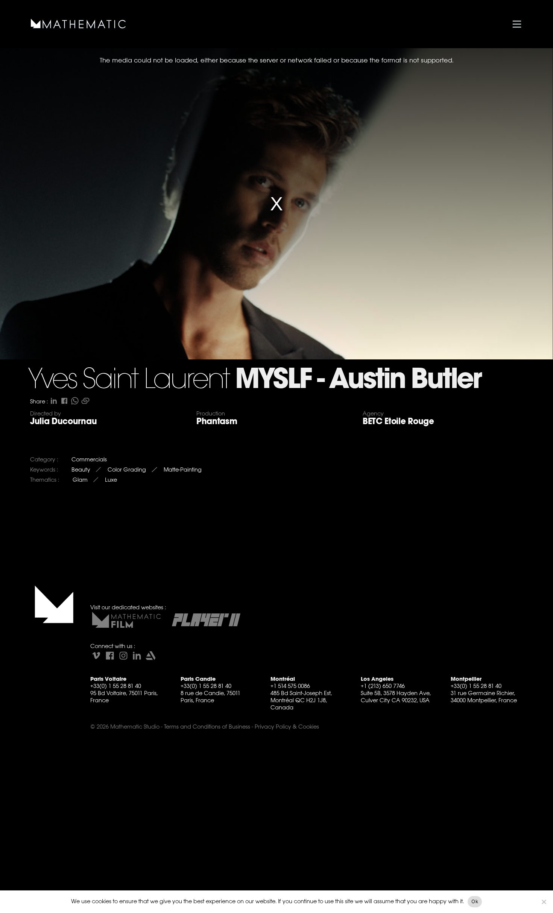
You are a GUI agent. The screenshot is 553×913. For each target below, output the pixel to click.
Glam (80, 479)
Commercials (89, 459)
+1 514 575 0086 (290, 685)
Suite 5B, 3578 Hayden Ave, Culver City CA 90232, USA (396, 696)
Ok (474, 901)
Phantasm (216, 421)
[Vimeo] (96, 656)
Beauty (80, 469)
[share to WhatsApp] (74, 400)
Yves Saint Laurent (128, 380)
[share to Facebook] (64, 400)
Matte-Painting (183, 469)
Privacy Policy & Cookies (287, 726)
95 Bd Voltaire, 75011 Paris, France (124, 696)
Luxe (111, 479)
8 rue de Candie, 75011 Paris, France (210, 696)
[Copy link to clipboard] (85, 400)
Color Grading (127, 469)
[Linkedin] (137, 656)
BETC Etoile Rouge (398, 421)
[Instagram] (123, 656)
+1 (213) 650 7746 (383, 685)
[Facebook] (110, 656)
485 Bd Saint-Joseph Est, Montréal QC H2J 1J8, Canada (301, 700)
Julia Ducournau (63, 421)
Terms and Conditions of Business (207, 726)
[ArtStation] (150, 656)
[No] (543, 901)
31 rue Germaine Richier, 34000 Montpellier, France (484, 696)
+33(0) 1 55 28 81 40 (115, 685)
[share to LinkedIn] (53, 400)
